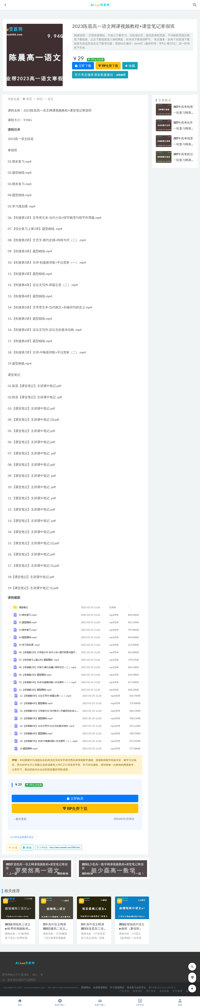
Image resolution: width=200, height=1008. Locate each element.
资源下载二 (100, 1005)
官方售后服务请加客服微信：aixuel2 (100, 74)
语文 (51, 99)
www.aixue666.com (34, 987)
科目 (40, 99)
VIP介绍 (140, 1005)
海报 (29, 847)
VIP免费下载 (109, 65)
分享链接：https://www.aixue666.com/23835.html (59, 847)
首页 (29, 99)
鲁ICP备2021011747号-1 (162, 987)
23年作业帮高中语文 (23, 837)
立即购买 (77, 798)
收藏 (131, 65)
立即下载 (84, 65)
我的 (180, 1005)
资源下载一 (60, 1005)
